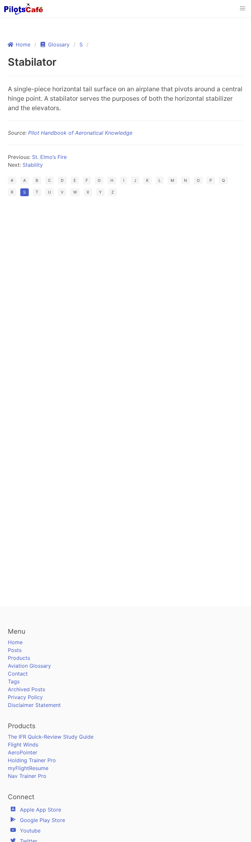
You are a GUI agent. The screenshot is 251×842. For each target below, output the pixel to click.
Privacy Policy (25, 697)
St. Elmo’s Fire (49, 157)
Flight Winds (23, 744)
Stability (33, 165)
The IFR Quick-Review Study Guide (50, 736)
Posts (15, 650)
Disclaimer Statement (34, 705)
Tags (14, 681)
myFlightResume (28, 768)
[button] (242, 8)
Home (15, 642)
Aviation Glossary (29, 665)
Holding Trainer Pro (32, 760)
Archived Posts (26, 689)
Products (19, 658)
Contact (18, 673)
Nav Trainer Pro (27, 776)
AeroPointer (22, 752)
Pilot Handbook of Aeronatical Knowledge (80, 132)
